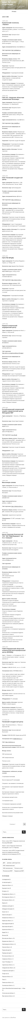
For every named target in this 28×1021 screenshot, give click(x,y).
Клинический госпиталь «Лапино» (10, 23)
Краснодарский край (7, 923)
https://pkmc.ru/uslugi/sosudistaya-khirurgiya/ (12, 353)
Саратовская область (7, 964)
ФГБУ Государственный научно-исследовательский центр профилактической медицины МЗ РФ (13, 852)
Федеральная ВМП (19, 871)
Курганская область (7, 929)
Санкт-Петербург (6, 962)
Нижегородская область (8, 944)
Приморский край (6, 953)
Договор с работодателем (13, 862)
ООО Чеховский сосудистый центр (12, 178)
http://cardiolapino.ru (16, 50)
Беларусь (4, 891)
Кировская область (7, 920)
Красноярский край (7, 926)
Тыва (3, 979)
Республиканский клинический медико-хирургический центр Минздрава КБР (13, 411)
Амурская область (6, 885)
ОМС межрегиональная (9, 865)
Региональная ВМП (7, 871)
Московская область (7, 938)
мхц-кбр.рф (14, 435)
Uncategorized (5, 879)
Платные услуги (18, 868)
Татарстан (4, 973)
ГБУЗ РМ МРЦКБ (8, 258)
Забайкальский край (7, 906)
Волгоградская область (8, 897)
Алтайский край (6, 882)
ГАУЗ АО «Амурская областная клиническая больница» (13, 98)
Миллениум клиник (9, 482)
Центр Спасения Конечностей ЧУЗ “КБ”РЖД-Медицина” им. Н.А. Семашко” (12, 536)
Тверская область (6, 976)
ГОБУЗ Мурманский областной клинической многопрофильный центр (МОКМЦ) (13, 650)
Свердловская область (8, 967)
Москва (4, 935)
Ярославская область (7, 996)
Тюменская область (7, 982)
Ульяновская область (7, 985)
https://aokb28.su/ (15, 123)
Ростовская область (7, 956)
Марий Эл (4, 932)
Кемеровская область (7, 917)
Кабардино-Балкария (7, 909)
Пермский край (6, 950)
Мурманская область (7, 941)
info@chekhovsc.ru (17, 738)
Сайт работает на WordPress (9, 1017)
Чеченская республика (7, 993)
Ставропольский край (7, 970)
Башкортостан (5, 888)
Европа (4, 903)
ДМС (4, 862)
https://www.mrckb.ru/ (16, 280)
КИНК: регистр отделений (9, 3)
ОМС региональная (8, 868)
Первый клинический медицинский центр (9, 326)
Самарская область (7, 959)
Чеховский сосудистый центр (12, 722)
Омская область (6, 947)
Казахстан (4, 912)
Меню (14, 11)
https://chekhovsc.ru (16, 199)
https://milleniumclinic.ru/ (17, 506)
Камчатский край (6, 914)
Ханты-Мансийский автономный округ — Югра (13, 988)
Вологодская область (7, 900)
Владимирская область (8, 894)
